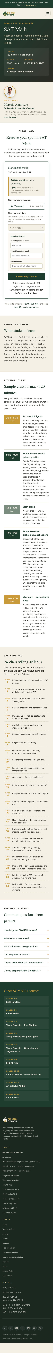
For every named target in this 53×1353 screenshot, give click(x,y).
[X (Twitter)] (40, 1328)
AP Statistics (12, 1097)
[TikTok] (22, 1328)
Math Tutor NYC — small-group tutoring (18, 1166)
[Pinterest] (34, 1328)
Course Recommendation (12, 1257)
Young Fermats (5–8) (10, 1199)
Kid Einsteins (12, 1013)
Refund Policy (8, 1271)
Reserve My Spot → (26, 276)
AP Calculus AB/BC (15, 1086)
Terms (4, 1266)
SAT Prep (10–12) (9, 1213)
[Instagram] (4, 1328)
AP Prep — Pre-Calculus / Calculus (23, 1074)
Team (4, 1224)
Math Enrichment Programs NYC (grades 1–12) (21, 1161)
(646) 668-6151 (32, 304)
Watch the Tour (8, 1229)
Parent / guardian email (19, 251)
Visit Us (5, 1238)
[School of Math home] (9, 13)
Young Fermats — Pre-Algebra (21, 1025)
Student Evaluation (10, 1252)
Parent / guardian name (19, 241)
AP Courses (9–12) (9, 1208)
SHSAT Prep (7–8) (9, 1203)
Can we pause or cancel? (17, 954)
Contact (5, 1243)
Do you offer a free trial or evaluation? (24, 962)
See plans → (31, 5)
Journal (5, 1234)
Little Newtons (13, 1002)
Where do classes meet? (16, 938)
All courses (6, 1157)
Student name (16, 261)
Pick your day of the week (19, 200)
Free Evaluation (8, 1248)
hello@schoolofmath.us (11, 1292)
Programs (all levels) (10, 1175)
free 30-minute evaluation (26, 307)
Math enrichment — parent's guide (16, 1171)
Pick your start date (17, 213)
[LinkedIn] (28, 1328)
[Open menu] (48, 13)
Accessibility (7, 1276)
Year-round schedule (10, 1180)
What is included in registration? (21, 946)
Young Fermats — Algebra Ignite (22, 1036)
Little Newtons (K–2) (10, 1189)
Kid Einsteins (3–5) (9, 1194)
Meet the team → (11, 117)
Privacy (5, 1262)
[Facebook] (10, 1328)
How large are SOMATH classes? (20, 930)
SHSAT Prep (12, 1063)
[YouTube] (16, 1328)
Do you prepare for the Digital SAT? (22, 970)
